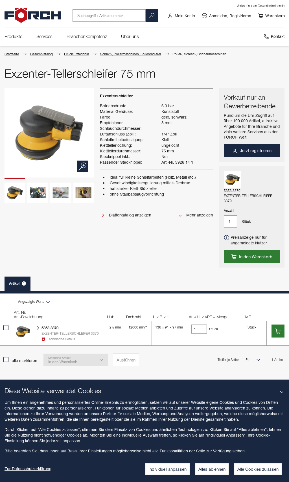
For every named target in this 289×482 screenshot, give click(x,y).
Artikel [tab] (17, 283)
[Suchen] (151, 15)
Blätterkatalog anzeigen (129, 214)
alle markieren (24, 360)
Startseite (12, 54)
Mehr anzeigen (199, 214)
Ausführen (126, 359)
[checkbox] (5, 327)
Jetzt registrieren (255, 150)
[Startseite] (33, 15)
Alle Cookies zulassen (258, 469)
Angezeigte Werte (31, 301)
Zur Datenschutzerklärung (28, 468)
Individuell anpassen (167, 469)
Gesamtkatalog (41, 54)
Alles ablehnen (211, 469)
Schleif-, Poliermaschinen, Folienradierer (130, 54)
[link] (181, 15)
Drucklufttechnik (76, 54)
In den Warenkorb (255, 256)
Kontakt (277, 36)
